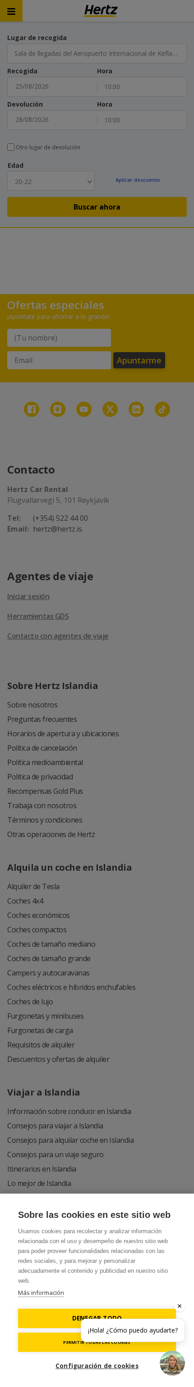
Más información (41, 1293)
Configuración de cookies (97, 1366)
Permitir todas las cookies (96, 1342)
